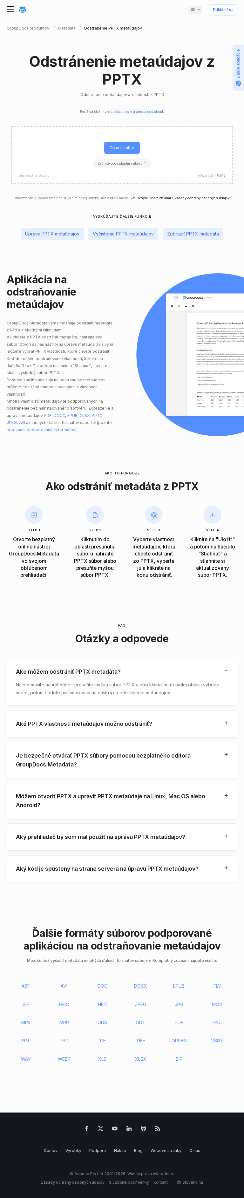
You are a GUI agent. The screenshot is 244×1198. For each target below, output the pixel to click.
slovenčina (192, 1182)
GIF (26, 1004)
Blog (138, 1150)
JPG (179, 1004)
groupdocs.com (119, 112)
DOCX (59, 415)
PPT (25, 1040)
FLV (217, 986)
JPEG (12, 422)
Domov (51, 1150)
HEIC (64, 1004)
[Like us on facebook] (86, 1129)
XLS (102, 1059)
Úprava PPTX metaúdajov (52, 233)
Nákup (120, 1150)
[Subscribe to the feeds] (157, 1129)
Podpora (97, 1150)
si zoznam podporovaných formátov (41, 429)
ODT (141, 1022)
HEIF (102, 1004)
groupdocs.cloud (149, 112)
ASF (26, 986)
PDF (47, 415)
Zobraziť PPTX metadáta (193, 233)
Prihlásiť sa (223, 10)
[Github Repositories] (143, 1129)
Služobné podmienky (129, 1182)
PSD (64, 1040)
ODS (102, 1022)
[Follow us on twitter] (100, 1129)
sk (193, 10)
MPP (64, 1022)
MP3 (25, 1022)
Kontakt (160, 1182)
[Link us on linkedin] (129, 1129)
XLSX (85, 415)
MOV (217, 1004)
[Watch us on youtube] (115, 1129)
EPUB (72, 415)
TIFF (140, 1040)
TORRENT (179, 1040)
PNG (217, 1022)
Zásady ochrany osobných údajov (202, 198)
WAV (26, 1059)
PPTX (97, 415)
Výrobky (73, 1150)
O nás (194, 1150)
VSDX (217, 1040)
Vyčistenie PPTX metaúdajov (123, 233)
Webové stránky (166, 1150)
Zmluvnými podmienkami (151, 198)
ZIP (179, 1059)
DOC (102, 986)
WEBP (64, 1059)
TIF (102, 1040)
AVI (22, 422)
